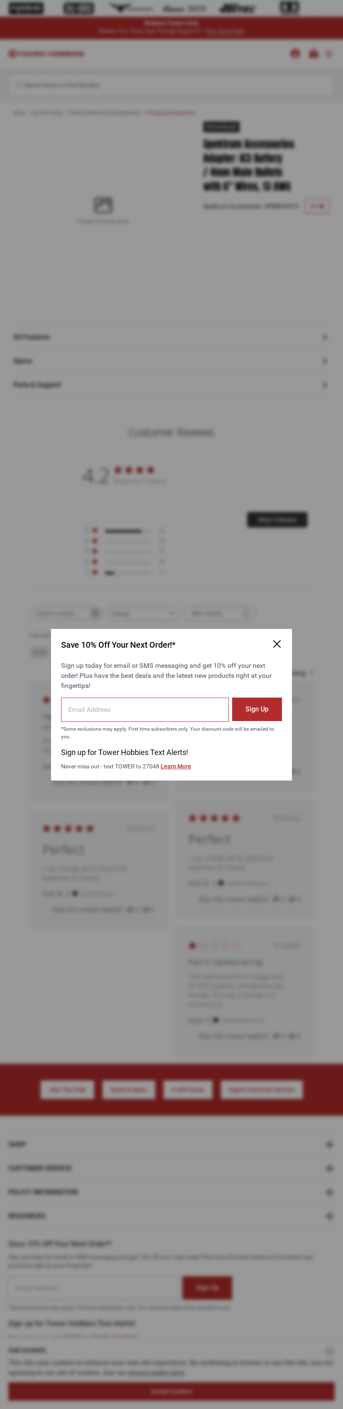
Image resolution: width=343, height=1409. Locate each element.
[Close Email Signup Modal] (277, 644)
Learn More (176, 766)
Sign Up (257, 709)
